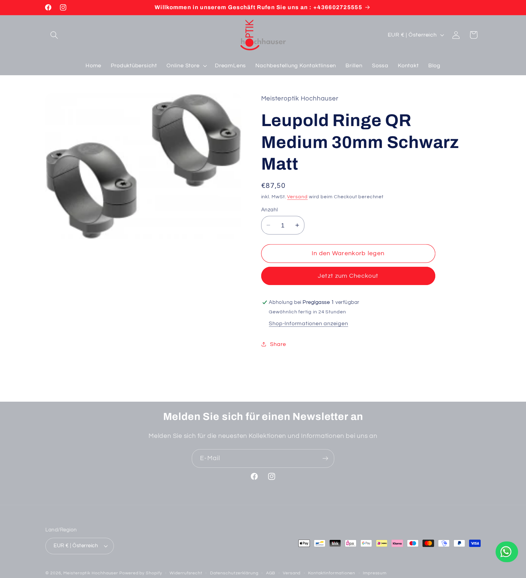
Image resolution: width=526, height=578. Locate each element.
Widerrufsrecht (186, 573)
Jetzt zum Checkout (348, 276)
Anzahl (269, 210)
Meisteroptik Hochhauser (90, 573)
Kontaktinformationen (331, 573)
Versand (297, 196)
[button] (54, 35)
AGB (270, 573)
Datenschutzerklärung (234, 573)
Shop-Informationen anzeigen (308, 323)
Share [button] (278, 344)
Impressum (375, 573)
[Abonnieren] (325, 458)
